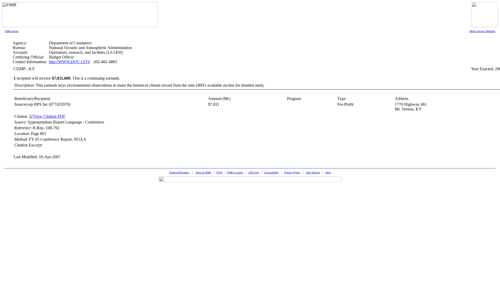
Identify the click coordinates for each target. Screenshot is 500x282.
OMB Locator (235, 172)
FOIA (219, 172)
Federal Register (179, 172)
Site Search (313, 172)
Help (328, 172)
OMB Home (11, 31)
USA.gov (253, 172)
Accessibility (271, 172)
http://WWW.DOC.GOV (69, 62)
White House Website (482, 31)
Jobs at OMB (203, 172)
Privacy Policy (292, 172)
